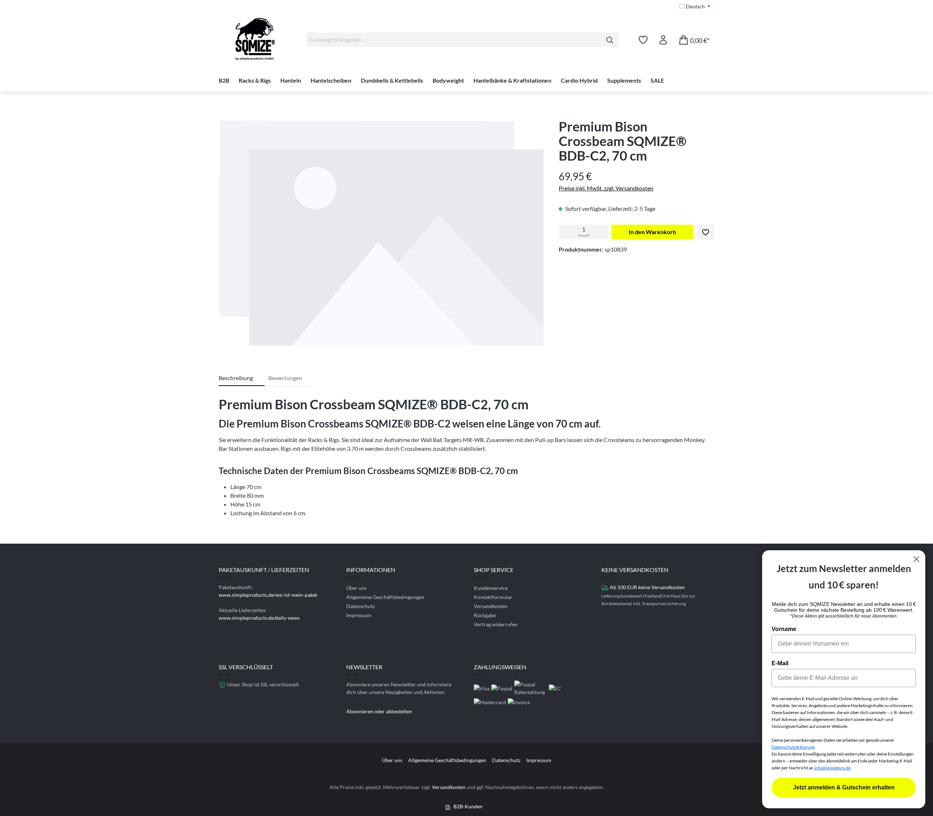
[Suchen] (609, 39)
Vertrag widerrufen (496, 624)
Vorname (784, 629)
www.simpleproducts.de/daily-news (259, 618)
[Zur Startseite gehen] (255, 38)
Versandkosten (490, 606)
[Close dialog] (916, 559)
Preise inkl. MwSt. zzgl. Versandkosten (606, 188)
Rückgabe (485, 615)
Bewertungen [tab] (285, 377)
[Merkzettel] (643, 39)
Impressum (358, 615)
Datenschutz (360, 606)
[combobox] (453, 39)
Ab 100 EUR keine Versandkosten (647, 587)
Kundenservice (491, 588)
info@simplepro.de (832, 767)
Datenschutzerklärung (793, 747)
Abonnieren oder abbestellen (379, 711)
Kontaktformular (493, 597)
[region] (381, 234)
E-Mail (780, 663)
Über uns (356, 588)
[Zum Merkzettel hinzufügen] (705, 232)
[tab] (242, 378)
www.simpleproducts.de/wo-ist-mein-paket (268, 595)
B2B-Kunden (468, 806)
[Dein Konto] (663, 39)
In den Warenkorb (652, 231)
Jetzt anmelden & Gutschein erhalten (844, 787)
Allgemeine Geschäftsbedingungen (385, 597)
